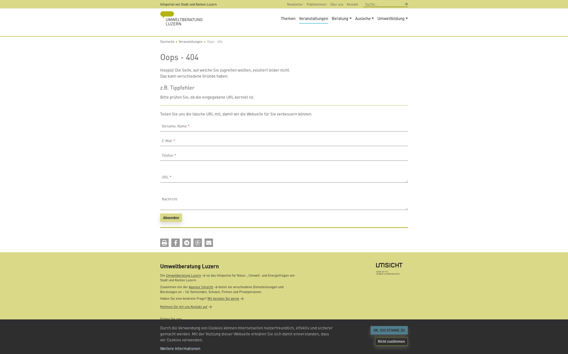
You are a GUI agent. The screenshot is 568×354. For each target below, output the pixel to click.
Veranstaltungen (190, 41)
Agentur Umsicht (201, 287)
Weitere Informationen (180, 348)
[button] (164, 243)
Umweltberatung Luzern (183, 275)
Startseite (167, 41)
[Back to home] (181, 18)
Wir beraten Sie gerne (223, 298)
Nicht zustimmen (391, 341)
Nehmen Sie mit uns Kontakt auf (183, 306)
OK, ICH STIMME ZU (389, 330)
